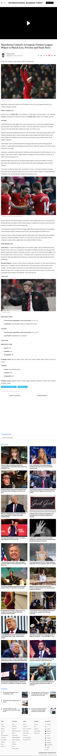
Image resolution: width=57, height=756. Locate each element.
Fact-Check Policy (26, 739)
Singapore (36, 728)
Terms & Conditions (27, 728)
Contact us (25, 726)
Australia (36, 724)
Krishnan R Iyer (11, 53)
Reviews (2, 746)
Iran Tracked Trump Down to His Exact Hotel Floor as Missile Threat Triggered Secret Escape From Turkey (43, 491)
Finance (13, 733)
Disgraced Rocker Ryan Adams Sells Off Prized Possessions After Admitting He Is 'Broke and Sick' (13, 491)
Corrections (25, 735)
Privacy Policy (26, 731)
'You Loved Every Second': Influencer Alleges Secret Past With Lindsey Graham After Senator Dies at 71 (13, 564)
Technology (3, 737)
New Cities (14, 744)
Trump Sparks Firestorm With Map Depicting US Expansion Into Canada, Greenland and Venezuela (42, 612)
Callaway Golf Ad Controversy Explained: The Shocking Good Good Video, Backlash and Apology (42, 515)
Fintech (13, 746)
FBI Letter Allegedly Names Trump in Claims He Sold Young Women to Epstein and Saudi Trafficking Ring (13, 515)
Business (3, 731)
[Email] (52, 55)
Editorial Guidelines (42, 395)
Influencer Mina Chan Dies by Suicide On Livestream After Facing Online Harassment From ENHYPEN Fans (14, 467)
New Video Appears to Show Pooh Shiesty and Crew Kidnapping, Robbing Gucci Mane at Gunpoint (42, 683)
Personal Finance (4, 735)
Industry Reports (15, 748)
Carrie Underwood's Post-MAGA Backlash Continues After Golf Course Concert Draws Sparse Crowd (41, 467)
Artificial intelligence (16, 737)
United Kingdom (37, 731)
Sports (2, 744)
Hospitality (14, 726)
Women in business (16, 739)
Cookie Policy (26, 733)
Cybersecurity (15, 735)
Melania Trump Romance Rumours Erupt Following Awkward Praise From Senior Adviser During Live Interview (42, 588)
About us (25, 724)
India (35, 726)
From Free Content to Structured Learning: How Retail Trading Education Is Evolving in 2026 (38, 710)
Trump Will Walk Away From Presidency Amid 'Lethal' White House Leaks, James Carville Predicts (13, 636)
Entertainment (4, 739)
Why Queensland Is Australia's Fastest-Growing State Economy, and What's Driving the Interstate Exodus (40, 694)
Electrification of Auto (16, 731)
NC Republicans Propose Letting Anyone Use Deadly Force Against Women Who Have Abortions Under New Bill (13, 612)
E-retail (13, 724)
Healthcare (14, 728)
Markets (2, 728)
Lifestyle (2, 742)
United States (36, 733)
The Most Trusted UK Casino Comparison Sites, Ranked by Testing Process (11, 710)
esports (13, 742)
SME (2, 733)
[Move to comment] (54, 55)
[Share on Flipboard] (47, 55)
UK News (3, 726)
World (2, 724)
